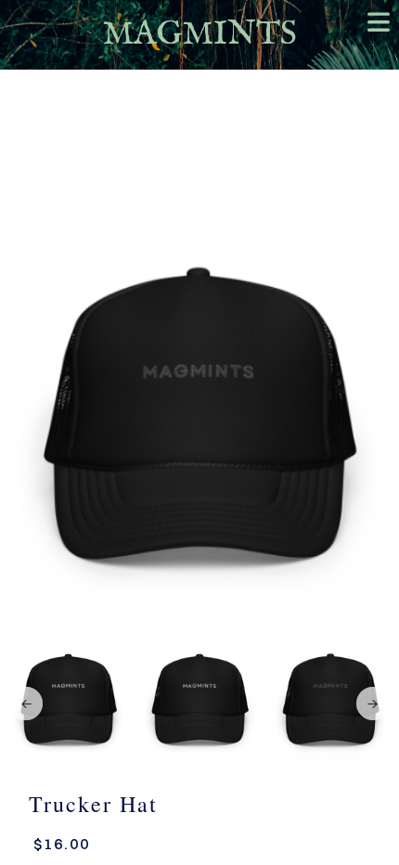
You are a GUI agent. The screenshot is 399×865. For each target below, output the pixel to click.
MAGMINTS (200, 35)
